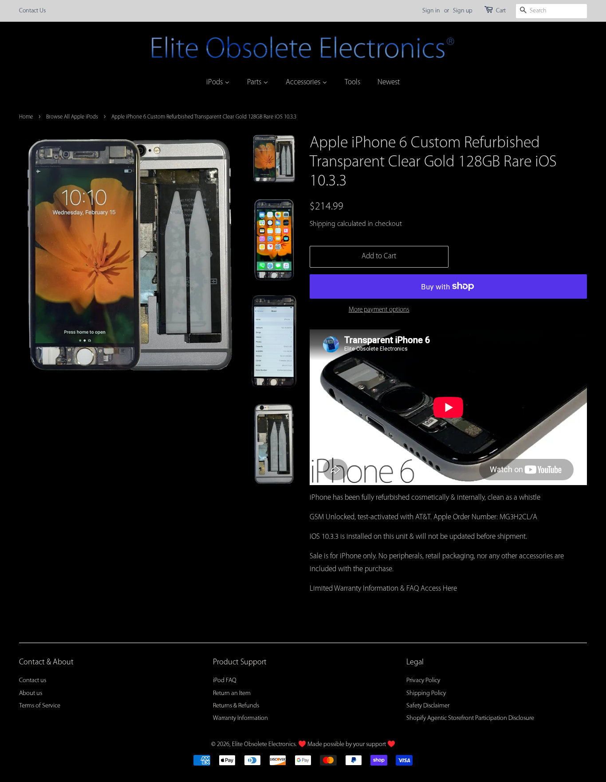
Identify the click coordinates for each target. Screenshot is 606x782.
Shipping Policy (426, 693)
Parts (255, 82)
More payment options (379, 310)
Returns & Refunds (236, 706)
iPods (215, 82)
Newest (389, 82)
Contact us (32, 680)
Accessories (304, 82)
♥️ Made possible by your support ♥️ (346, 744)
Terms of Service (39, 706)
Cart (501, 11)
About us (30, 693)
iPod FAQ (224, 680)
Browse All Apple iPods (72, 117)
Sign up (462, 11)
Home (26, 117)
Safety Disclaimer (427, 706)
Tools (352, 82)
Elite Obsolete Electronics (263, 744)
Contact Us (32, 11)
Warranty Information (240, 718)
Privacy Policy (423, 680)
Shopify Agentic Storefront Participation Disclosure (470, 718)
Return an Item (232, 693)
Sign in (431, 11)
